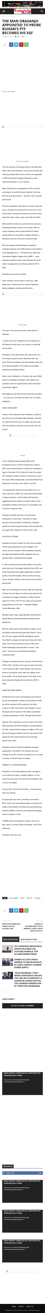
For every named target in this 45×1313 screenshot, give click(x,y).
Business (5, 965)
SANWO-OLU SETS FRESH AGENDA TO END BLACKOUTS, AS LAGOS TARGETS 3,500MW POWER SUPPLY (28, 963)
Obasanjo (37, 898)
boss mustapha (13, 898)
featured (29, 898)
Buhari (22, 898)
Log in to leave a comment (22, 1006)
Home (4, 16)
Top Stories (11, 16)
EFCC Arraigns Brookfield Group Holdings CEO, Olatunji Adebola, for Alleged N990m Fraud (28, 950)
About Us (30, 1306)
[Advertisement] (22, 109)
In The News (6, 951)
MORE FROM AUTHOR (29, 939)
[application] (22, 1083)
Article (5, 978)
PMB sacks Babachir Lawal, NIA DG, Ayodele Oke (11, 926)
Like (40, 1173)
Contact (21, 1306)
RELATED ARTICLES (10, 939)
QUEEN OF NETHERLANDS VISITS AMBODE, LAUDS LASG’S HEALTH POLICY (33, 927)
